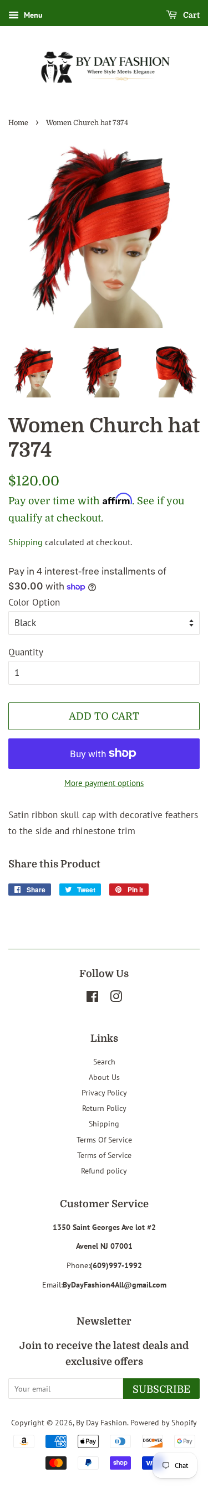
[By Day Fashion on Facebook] (92, 998)
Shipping (25, 541)
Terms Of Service (104, 1139)
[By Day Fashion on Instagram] (116, 998)
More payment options (104, 783)
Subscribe (161, 1389)
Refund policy (104, 1170)
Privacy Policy (104, 1092)
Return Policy (104, 1108)
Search (104, 1061)
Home (18, 123)
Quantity (25, 652)
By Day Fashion (101, 1422)
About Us (104, 1077)
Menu (32, 15)
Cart (190, 15)
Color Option (34, 602)
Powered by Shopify (163, 1422)
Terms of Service (104, 1155)
